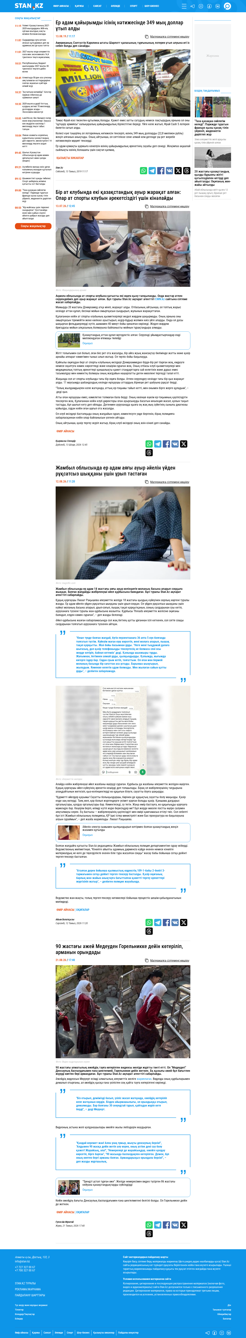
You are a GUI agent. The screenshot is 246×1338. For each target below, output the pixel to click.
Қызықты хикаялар (70, 158)
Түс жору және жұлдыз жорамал (31, 1305)
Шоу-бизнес (152, 6)
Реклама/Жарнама (28, 1289)
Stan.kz (59, 167)
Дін (229, 1305)
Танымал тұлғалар (222, 1309)
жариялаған (144, 1079)
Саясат (97, 6)
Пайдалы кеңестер (128, 1332)
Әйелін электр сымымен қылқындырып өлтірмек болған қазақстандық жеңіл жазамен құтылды (130, 828)
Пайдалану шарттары (30, 1295)
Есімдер (19, 1318)
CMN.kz (160, 299)
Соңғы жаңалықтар (33, 226)
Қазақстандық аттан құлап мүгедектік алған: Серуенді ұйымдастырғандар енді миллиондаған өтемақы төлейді (131, 336)
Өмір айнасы (61, 6)
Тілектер (19, 1309)
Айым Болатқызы (65, 919)
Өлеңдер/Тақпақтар (25, 1314)
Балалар (227, 1318)
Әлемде (115, 6)
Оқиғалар (82, 910)
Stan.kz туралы (25, 1283)
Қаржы (79, 6)
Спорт (133, 6)
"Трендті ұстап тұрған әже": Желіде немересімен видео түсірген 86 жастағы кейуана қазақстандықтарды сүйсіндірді (128, 1183)
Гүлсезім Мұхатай (65, 1222)
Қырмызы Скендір (66, 441)
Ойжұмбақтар (224, 1314)
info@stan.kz (22, 1261)
